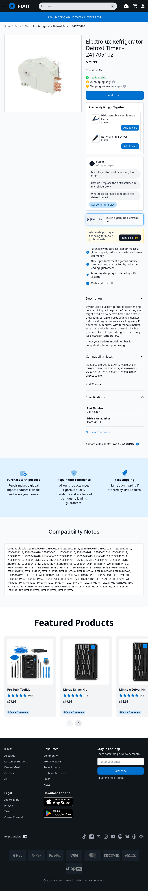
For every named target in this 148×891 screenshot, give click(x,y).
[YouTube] (113, 836)
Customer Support (15, 761)
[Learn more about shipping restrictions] (113, 81)
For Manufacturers (55, 773)
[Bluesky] (127, 837)
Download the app (57, 793)
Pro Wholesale (52, 761)
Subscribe (121, 771)
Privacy (8, 805)
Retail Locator (52, 767)
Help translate (12, 836)
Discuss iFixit (12, 767)
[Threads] (134, 836)
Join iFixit (130, 237)
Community (51, 755)
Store (7, 26)
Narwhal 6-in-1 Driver (114, 136)
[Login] (143, 6)
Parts (18, 26)
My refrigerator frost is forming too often (112, 173)
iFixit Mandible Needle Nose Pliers (118, 117)
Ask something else (103, 204)
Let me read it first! (112, 777)
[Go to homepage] (21, 6)
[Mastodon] (120, 836)
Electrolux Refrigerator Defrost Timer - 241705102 (55, 26)
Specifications (95, 397)
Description (94, 298)
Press (47, 779)
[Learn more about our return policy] (112, 283)
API (6, 779)
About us (9, 755)
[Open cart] (135, 6)
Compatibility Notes (99, 357)
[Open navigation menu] (4, 6)
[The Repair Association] (141, 836)
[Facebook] (91, 836)
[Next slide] (78, 723)
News (47, 784)
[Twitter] (99, 836)
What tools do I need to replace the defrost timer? (112, 195)
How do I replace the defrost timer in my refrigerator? (113, 184)
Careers (9, 773)
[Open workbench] (126, 6)
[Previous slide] (69, 723)
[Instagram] (106, 836)
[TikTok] (84, 836)
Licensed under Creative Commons (83, 880)
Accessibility (11, 800)
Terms (8, 811)
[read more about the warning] (137, 444)
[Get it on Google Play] (58, 813)
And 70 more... (95, 384)
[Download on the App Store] (58, 801)
